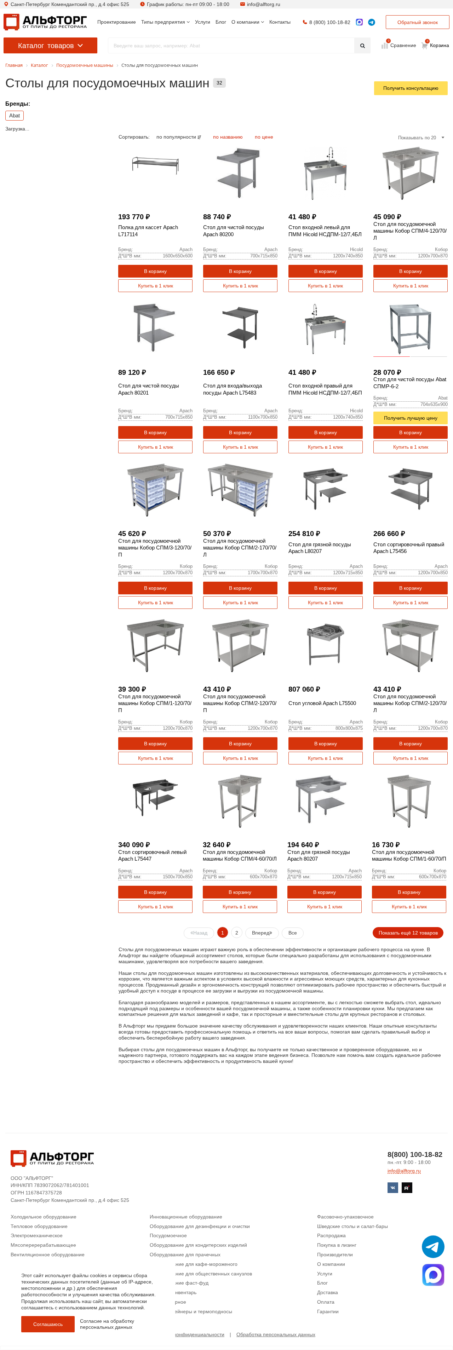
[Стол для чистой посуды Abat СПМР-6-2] (410, 328)
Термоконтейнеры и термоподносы (191, 1311)
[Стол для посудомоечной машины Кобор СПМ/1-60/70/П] (409, 801)
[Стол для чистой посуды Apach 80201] (155, 328)
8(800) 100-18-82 (415, 1154)
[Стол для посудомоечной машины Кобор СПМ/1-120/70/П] (155, 645)
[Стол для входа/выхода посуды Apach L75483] (240, 328)
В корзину (155, 271)
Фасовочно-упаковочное (345, 1217)
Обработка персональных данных (275, 1334)
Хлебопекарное (168, 1302)
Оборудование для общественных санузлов (201, 1273)
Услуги (324, 1273)
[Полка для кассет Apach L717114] (155, 173)
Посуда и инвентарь (173, 1292)
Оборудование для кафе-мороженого (193, 1264)
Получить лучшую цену (410, 418)
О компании (331, 1264)
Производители (335, 1254)
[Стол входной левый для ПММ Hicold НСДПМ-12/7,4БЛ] (325, 173)
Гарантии (328, 1311)
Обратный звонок (417, 22)
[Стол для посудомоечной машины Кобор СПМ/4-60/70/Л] (240, 801)
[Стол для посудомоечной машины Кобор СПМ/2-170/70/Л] (240, 490)
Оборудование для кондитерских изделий (198, 1245)
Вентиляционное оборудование (48, 1254)
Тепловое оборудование (39, 1226)
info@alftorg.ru (263, 4)
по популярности (176, 137)
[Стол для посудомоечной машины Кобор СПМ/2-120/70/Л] (410, 645)
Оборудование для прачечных (185, 1254)
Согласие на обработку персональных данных (107, 1324)
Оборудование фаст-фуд (179, 1283)
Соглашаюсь (48, 1324)
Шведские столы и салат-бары (352, 1226)
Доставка (327, 1292)
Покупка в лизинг (336, 1245)
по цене (264, 137)
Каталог (46, 46)
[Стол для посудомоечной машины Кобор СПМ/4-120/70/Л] (410, 173)
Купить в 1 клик (155, 286)
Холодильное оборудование (43, 1217)
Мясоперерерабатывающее (43, 1245)
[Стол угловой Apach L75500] (325, 645)
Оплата (325, 1302)
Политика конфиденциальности (187, 1334)
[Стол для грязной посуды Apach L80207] (325, 490)
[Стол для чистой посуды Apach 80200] (240, 173)
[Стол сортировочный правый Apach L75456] (410, 490)
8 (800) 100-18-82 (329, 22)
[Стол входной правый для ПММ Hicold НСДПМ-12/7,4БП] (325, 328)
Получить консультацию (410, 88)
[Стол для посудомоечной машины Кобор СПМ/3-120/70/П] (155, 490)
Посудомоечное (168, 1235)
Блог (322, 1283)
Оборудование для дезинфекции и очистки (200, 1226)
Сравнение (402, 45)
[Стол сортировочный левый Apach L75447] (155, 801)
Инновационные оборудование (186, 1217)
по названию (228, 137)
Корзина (438, 44)
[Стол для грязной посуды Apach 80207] (324, 801)
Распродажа (331, 1235)
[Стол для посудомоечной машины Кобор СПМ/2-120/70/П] (240, 645)
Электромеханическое (37, 1235)
